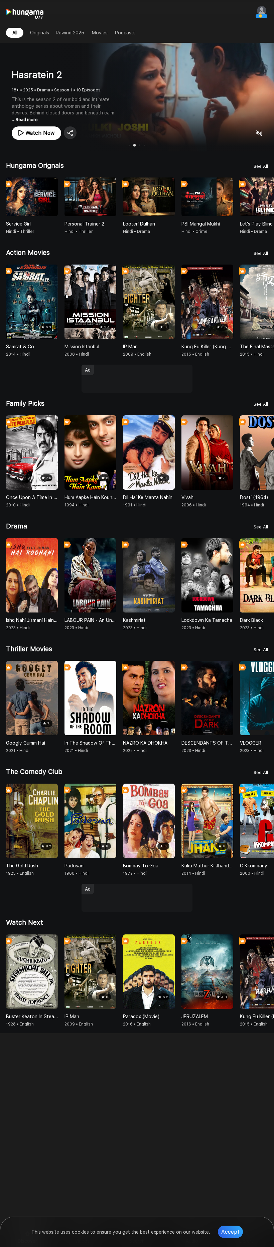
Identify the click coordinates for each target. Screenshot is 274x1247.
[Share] (70, 132)
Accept (230, 1232)
